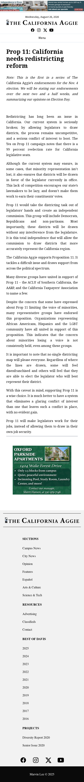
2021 (25, 679)
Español (27, 579)
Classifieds (29, 621)
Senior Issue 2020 (33, 745)
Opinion (27, 564)
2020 (25, 687)
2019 (25, 695)
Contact (27, 629)
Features (27, 571)
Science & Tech (32, 595)
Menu (42, 38)
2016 (25, 718)
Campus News (31, 548)
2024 (25, 656)
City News (29, 556)
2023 (25, 664)
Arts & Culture (31, 587)
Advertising (29, 614)
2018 (25, 703)
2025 (25, 648)
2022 (25, 672)
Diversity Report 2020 (36, 737)
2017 (25, 711)
